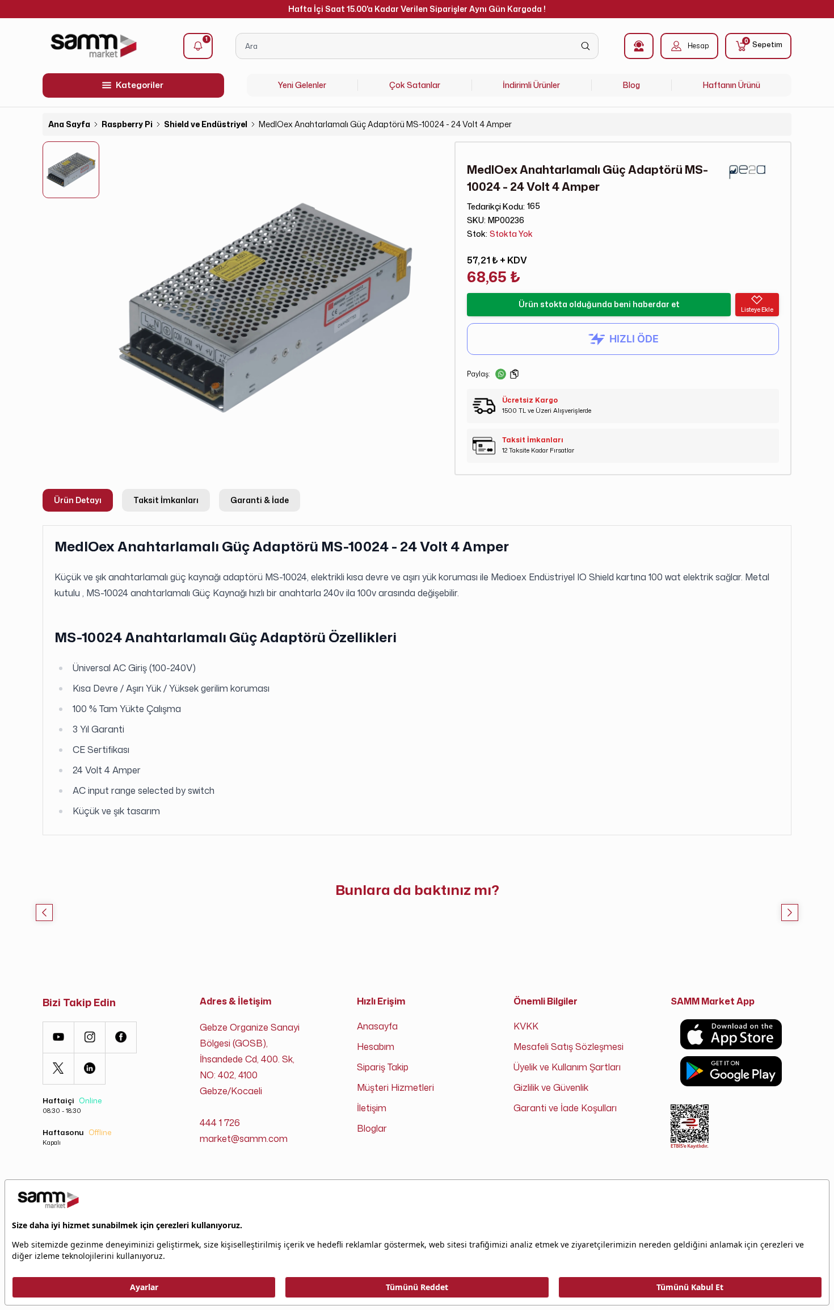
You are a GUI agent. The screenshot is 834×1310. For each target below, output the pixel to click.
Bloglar (372, 1128)
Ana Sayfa (69, 124)
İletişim (371, 1108)
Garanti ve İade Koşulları (565, 1108)
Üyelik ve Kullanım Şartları (567, 1067)
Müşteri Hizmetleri (395, 1087)
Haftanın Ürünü (731, 84)
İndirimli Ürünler (531, 84)
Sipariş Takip (382, 1067)
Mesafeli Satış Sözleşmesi (568, 1046)
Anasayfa (377, 1026)
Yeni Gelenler (302, 84)
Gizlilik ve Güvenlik (550, 1087)
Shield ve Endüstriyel (205, 124)
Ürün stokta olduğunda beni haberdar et (599, 304)
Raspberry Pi (127, 124)
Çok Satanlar (414, 84)
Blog (631, 84)
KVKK (525, 1026)
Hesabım (375, 1046)
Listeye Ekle (757, 309)
